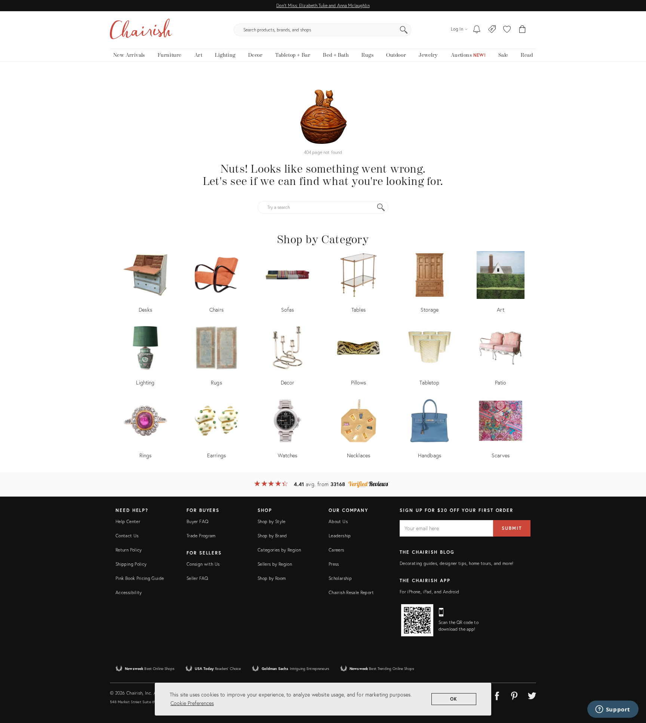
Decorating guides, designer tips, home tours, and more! (457, 563)
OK (454, 699)
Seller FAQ (197, 578)
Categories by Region (279, 550)
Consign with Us (203, 564)
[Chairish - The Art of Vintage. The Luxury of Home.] (141, 30)
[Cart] (522, 30)
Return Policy (129, 550)
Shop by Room (272, 578)
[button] (506, 30)
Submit (512, 528)
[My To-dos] (477, 30)
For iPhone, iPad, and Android (429, 591)
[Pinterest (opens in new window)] (514, 694)
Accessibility (129, 592)
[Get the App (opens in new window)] (417, 620)
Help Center (128, 521)
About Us (338, 521)
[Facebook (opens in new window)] (497, 694)
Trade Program (201, 535)
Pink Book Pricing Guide (140, 578)
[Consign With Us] (492, 30)
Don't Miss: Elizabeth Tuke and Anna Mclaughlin (322, 5)
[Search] (403, 30)
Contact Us (127, 535)
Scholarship (340, 578)
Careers (336, 550)
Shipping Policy (131, 564)
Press (334, 564)
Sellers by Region (275, 564)
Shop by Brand (272, 535)
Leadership (340, 535)
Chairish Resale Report (351, 592)
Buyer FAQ (197, 521)
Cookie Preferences (192, 703)
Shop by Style (272, 521)
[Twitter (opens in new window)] (532, 694)
